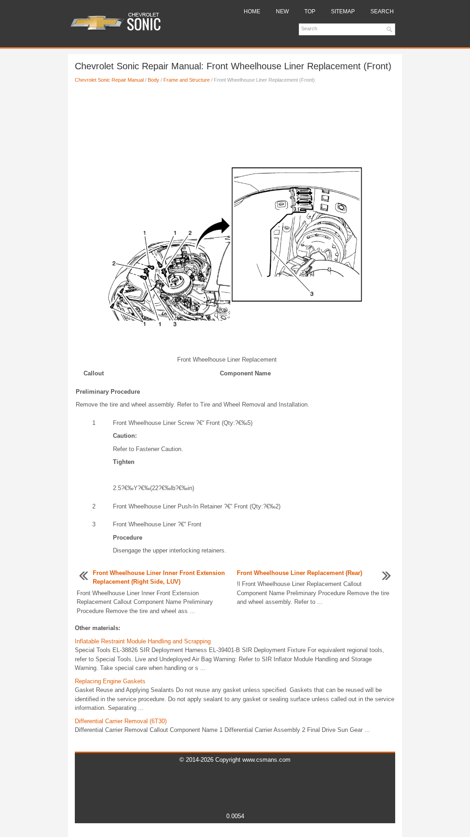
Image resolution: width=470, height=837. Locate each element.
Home (252, 11)
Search (382, 11)
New (282, 11)
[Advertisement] (235, 120)
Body (153, 80)
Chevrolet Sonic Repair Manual (109, 80)
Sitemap (343, 11)
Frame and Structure (186, 80)
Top (309, 11)
